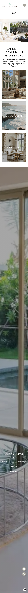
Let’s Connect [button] (14, 471)
